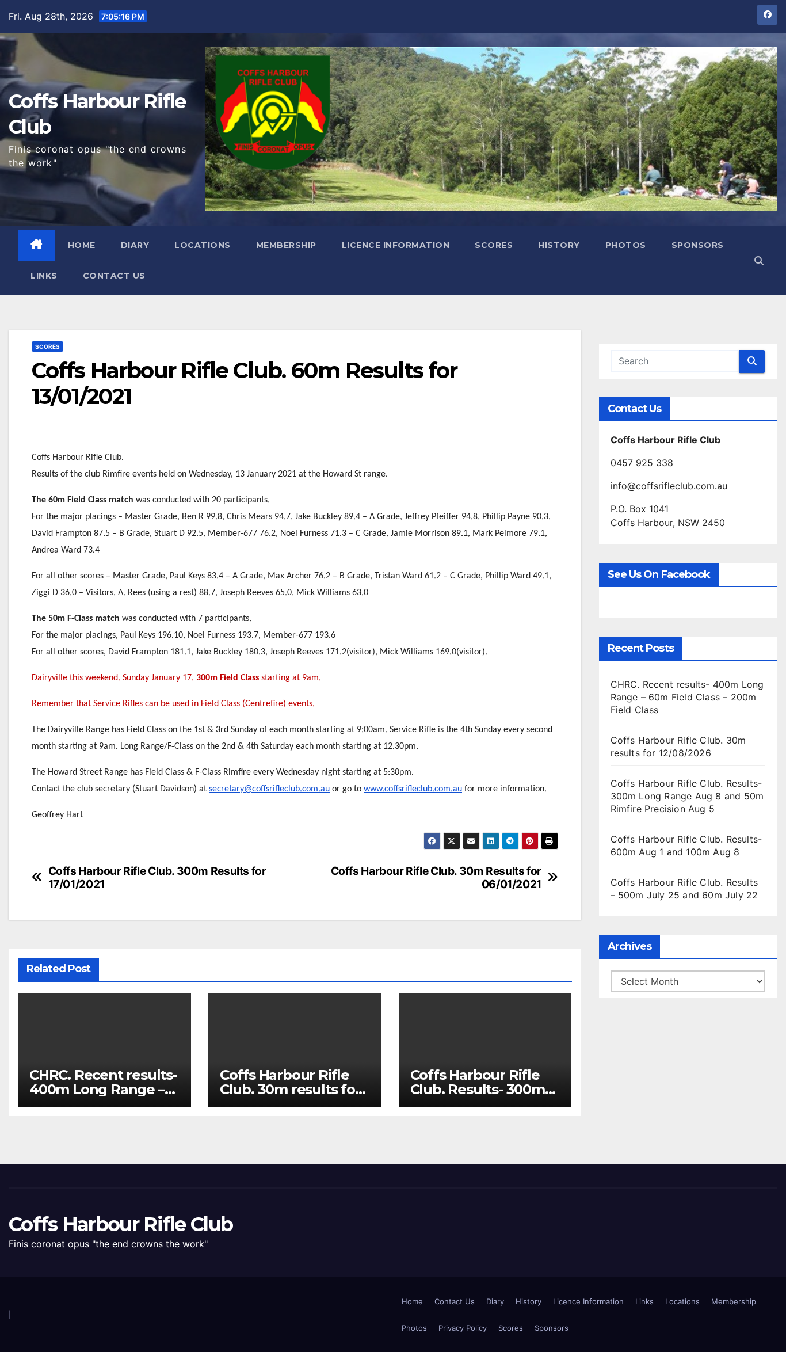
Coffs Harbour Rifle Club (120, 1224)
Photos (625, 245)
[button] (759, 260)
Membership (286, 245)
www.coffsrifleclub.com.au (413, 789)
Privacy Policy (462, 1327)
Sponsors (697, 245)
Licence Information (396, 245)
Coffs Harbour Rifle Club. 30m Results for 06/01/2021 (436, 877)
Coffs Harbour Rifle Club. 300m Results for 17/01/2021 (157, 877)
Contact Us (114, 276)
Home (82, 245)
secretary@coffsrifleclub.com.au (269, 789)
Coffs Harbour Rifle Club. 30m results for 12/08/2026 (290, 1089)
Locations (202, 245)
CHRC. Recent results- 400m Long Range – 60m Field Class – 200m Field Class (687, 697)
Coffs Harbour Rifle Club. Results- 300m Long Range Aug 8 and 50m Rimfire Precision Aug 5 (687, 796)
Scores (494, 245)
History (559, 245)
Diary (135, 245)
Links (44, 276)
